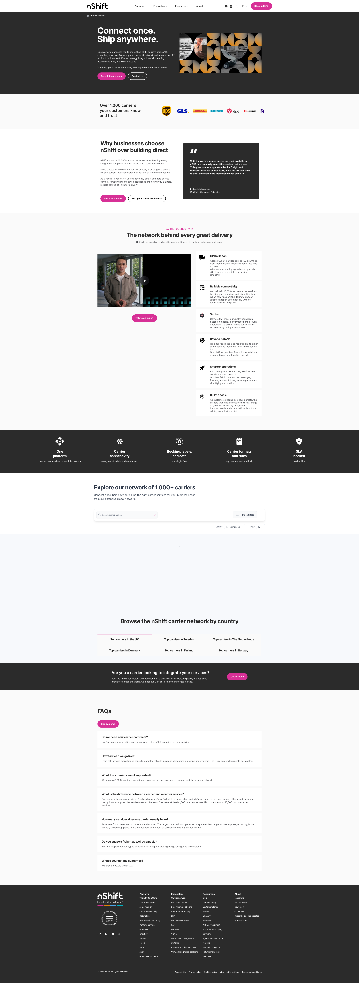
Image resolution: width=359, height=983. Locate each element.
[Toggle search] (236, 6)
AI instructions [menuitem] (240, 920)
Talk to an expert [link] (144, 318)
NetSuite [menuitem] (175, 929)
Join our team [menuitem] (240, 902)
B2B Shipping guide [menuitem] (211, 947)
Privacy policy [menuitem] (194, 972)
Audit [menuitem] (142, 952)
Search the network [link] (111, 76)
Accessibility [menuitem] (180, 972)
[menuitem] (148, 898)
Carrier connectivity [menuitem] (148, 911)
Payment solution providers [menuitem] (183, 947)
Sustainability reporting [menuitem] (150, 920)
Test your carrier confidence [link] (147, 198)
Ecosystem (159, 6)
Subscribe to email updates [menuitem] (246, 916)
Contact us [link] (137, 76)
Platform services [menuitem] (147, 925)
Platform (139, 6)
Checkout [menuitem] (144, 934)
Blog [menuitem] (205, 898)
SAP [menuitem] (173, 925)
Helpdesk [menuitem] (207, 956)
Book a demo (261, 5)
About (199, 6)
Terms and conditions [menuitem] (252, 972)
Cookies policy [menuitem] (210, 972)
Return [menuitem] (143, 947)
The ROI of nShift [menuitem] (147, 902)
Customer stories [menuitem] (210, 907)
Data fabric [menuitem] (145, 916)
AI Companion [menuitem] (146, 907)
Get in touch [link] (237, 676)
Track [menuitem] (142, 943)
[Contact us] (226, 6)
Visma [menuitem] (174, 934)
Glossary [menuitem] (207, 916)
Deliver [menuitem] (143, 938)
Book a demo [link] (108, 724)
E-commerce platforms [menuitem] (181, 907)
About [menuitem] (237, 894)
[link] (124, 639)
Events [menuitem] (206, 911)
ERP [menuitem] (173, 916)
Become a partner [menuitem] (179, 902)
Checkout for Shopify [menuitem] (180, 911)
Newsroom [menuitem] (239, 907)
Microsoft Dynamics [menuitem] (180, 920)
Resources (181, 6)
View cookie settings (229, 972)
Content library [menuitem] (209, 902)
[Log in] (231, 6)
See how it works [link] (113, 198)
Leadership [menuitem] (239, 898)
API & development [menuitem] (211, 925)
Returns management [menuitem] (212, 952)
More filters (248, 514)
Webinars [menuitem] (207, 920)
